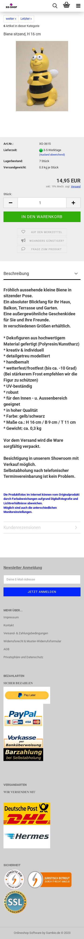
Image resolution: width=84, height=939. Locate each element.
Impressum (11, 617)
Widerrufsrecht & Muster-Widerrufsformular (32, 641)
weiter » (11, 18)
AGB (6, 649)
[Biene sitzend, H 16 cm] (42, 76)
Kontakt (9, 625)
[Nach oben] (71, 932)
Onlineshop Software (28, 933)
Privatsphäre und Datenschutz (23, 657)
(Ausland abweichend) (52, 154)
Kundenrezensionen (22, 527)
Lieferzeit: (10, 150)
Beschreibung (16, 273)
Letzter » (26, 18)
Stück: (8, 194)
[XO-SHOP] (9, 6)
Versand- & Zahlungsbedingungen (26, 633)
